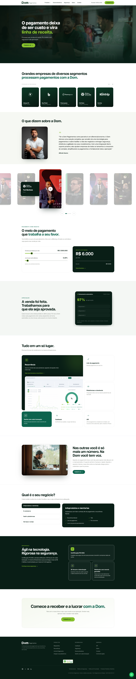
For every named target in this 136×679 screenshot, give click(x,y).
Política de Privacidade (94, 669)
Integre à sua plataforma (60, 653)
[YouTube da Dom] (28, 669)
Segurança (67, 2)
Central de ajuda (100, 653)
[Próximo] (112, 84)
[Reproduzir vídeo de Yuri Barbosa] (50, 189)
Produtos (47, 2)
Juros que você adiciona (31, 258)
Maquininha (57, 645)
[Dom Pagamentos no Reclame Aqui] (68, 661)
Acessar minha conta (96, 2)
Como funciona (80, 268)
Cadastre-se (109, 2)
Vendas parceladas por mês (32, 250)
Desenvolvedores (57, 2)
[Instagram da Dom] (22, 669)
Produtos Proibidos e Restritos (107, 669)
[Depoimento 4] (70, 213)
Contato (79, 2)
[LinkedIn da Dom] (31, 669)
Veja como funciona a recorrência (34, 373)
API (97, 645)
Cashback (77, 645)
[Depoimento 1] (66, 213)
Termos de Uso (72, 669)
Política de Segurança (82, 669)
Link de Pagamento (59, 651)
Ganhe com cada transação (82, 653)
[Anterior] (108, 84)
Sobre (73, 2)
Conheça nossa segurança (29, 566)
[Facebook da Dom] (25, 669)
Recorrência (57, 648)
